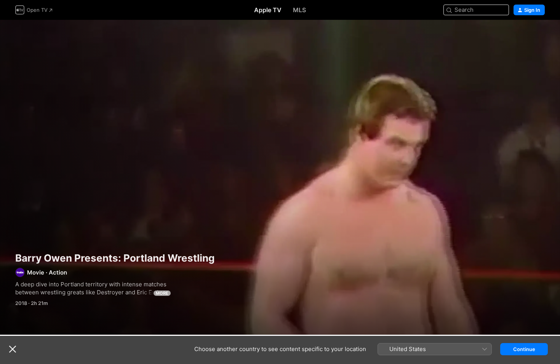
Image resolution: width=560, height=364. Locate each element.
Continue (524, 349)
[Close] (12, 349)
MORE (162, 293)
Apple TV (268, 10)
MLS (299, 10)
